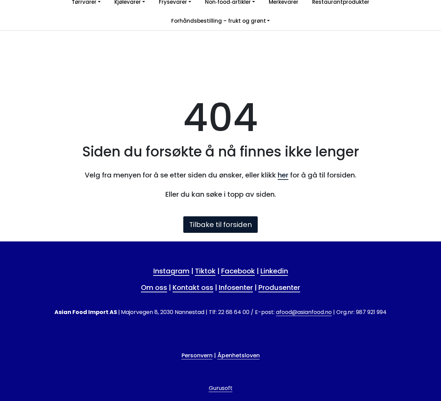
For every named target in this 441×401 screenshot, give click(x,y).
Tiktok (205, 271)
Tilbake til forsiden (220, 224)
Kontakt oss (193, 287)
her (283, 175)
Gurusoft (221, 388)
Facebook (238, 271)
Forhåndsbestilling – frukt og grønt (218, 20)
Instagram (171, 271)
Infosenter (236, 287)
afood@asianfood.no (304, 312)
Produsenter (279, 287)
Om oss (154, 287)
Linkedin (274, 271)
